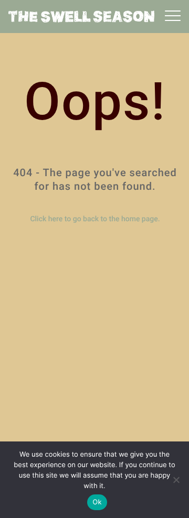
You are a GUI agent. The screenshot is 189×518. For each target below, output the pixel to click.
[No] (176, 479)
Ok (96, 502)
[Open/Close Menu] (173, 16)
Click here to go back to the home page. (95, 219)
